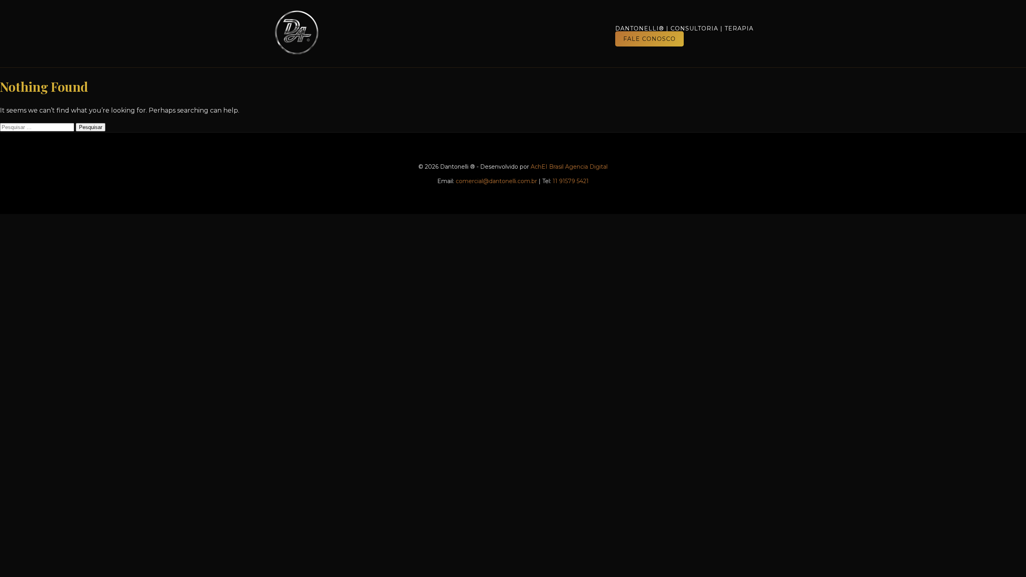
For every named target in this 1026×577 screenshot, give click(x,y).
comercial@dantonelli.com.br (496, 181)
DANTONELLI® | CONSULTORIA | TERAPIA (684, 28)
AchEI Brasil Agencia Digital (569, 166)
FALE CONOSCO (649, 38)
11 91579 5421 (571, 181)
